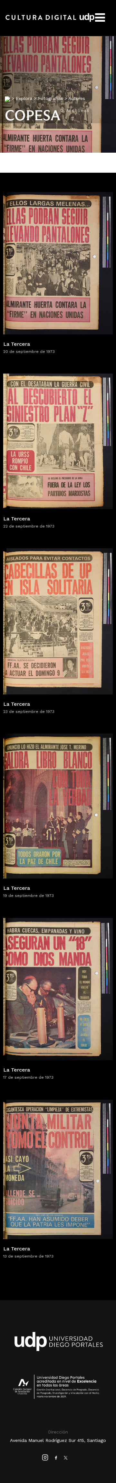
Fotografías (50, 98)
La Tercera (16, 344)
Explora (24, 98)
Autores (76, 98)
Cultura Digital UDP (50, 21)
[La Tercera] (58, 263)
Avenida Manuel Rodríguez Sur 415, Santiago (58, 1440)
